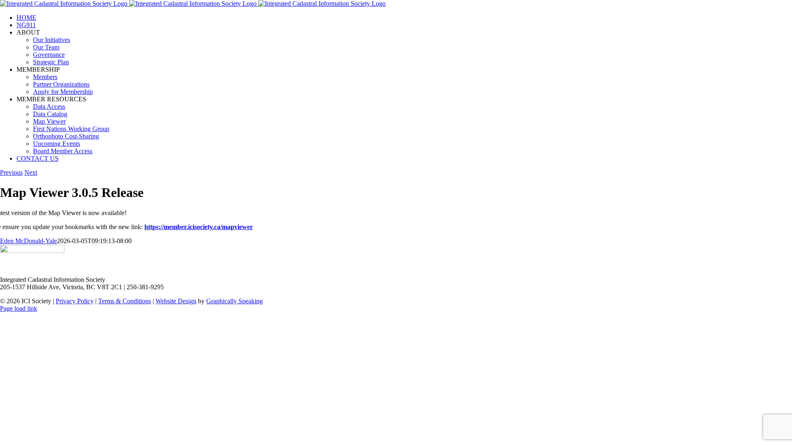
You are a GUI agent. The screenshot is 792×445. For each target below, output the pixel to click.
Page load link (18, 308)
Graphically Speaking (234, 300)
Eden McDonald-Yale (28, 240)
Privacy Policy (75, 300)
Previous (11, 172)
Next (30, 172)
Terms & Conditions (124, 300)
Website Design (176, 300)
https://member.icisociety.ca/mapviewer (198, 226)
